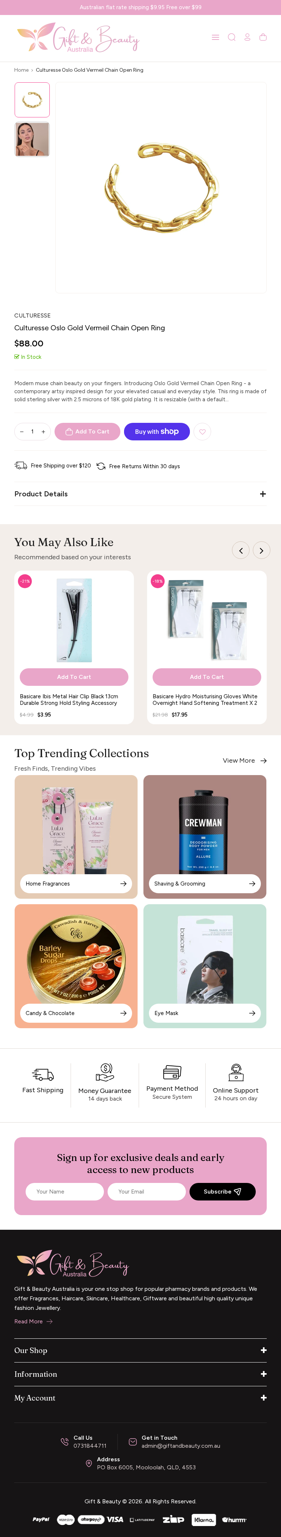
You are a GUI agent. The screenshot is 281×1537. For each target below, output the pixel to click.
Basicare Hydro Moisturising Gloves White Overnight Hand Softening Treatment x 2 (205, 699)
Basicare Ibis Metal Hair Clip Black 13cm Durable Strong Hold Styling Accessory (69, 699)
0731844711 (90, 1445)
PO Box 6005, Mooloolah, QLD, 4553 (146, 1467)
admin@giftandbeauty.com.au (181, 1445)
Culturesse (32, 315)
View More (239, 760)
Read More (28, 1321)
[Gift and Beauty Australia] (140, 1519)
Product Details (41, 493)
